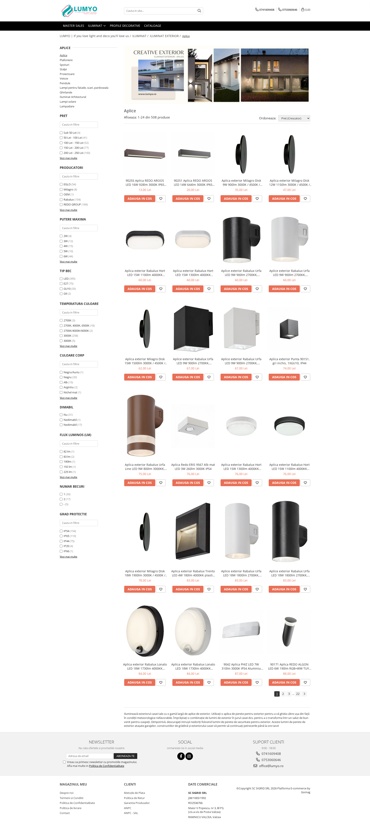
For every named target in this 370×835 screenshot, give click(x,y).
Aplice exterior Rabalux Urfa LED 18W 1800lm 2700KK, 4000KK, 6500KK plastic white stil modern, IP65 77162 (241, 573)
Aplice (63, 55)
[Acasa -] (81, 10)
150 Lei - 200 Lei (73, 148)
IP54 (66, 531)
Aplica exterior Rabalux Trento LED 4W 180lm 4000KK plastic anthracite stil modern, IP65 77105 (193, 573)
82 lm (67, 451)
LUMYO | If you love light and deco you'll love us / (96, 36)
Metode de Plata (134, 793)
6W (66, 256)
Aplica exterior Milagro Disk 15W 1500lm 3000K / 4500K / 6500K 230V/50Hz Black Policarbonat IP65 (145, 361)
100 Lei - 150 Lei (73, 143)
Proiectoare (67, 74)
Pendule (65, 83)
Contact (65, 813)
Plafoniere (66, 60)
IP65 (66, 536)
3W (66, 241)
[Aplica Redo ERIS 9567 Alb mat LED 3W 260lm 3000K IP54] (193, 426)
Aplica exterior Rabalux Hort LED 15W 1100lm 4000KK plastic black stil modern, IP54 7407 (289, 467)
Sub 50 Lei (70, 133)
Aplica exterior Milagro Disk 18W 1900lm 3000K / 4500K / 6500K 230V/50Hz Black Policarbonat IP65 (145, 573)
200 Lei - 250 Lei (73, 153)
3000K (67, 335)
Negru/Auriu (71, 372)
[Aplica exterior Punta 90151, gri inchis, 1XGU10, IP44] (289, 329)
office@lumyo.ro (270, 766)
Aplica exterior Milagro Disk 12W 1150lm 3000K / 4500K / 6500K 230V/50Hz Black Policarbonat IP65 (289, 182)
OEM (67, 194)
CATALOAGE (152, 26)
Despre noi (66, 793)
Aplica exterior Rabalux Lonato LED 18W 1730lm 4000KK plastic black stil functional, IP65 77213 (145, 666)
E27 (66, 283)
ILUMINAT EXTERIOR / (166, 36)
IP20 (66, 546)
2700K (67, 320)
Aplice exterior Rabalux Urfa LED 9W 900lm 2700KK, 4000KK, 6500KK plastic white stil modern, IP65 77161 (289, 273)
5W (66, 251)
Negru (68, 377)
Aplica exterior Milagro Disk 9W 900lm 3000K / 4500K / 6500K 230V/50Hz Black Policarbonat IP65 (241, 182)
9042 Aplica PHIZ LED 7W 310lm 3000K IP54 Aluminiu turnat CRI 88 (241, 666)
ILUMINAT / (140, 36)
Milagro (68, 189)
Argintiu (69, 387)
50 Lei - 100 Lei (73, 137)
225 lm (68, 472)
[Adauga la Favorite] (161, 198)
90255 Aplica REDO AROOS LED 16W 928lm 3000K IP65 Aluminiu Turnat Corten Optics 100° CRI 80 (145, 182)
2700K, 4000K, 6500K (76, 325)
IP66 (66, 551)
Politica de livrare (70, 808)
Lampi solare (68, 101)
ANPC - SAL (131, 813)
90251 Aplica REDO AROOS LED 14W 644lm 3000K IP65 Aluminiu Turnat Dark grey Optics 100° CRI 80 (193, 182)
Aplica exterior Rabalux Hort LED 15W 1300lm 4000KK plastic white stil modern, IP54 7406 (241, 467)
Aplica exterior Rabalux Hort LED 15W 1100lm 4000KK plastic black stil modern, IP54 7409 (145, 273)
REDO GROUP (72, 204)
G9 (65, 293)
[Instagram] (189, 756)
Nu (65, 415)
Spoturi (64, 65)
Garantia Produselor (137, 803)
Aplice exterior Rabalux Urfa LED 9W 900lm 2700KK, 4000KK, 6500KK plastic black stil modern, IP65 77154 (241, 273)
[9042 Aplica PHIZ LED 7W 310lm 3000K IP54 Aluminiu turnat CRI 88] (241, 632)
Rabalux (69, 199)
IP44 (66, 541)
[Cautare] (199, 10)
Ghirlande (66, 92)
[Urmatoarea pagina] (304, 694)
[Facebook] (181, 756)
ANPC (127, 808)
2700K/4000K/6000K (76, 331)
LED (66, 278)
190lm (67, 461)
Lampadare (67, 106)
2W (66, 236)
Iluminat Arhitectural (73, 97)
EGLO (67, 184)
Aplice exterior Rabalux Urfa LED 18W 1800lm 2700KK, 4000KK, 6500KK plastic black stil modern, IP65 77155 (289, 573)
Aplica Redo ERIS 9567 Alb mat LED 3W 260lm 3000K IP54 (193, 467)
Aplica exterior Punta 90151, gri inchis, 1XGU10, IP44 (289, 361)
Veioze (64, 78)
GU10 (67, 289)
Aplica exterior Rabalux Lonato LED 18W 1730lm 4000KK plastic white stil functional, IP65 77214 (193, 666)
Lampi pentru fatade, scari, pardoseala (84, 88)
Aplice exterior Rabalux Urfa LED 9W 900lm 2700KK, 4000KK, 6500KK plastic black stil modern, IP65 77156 (193, 361)
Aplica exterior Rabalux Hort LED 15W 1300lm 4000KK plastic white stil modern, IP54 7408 (193, 273)
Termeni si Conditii (71, 798)
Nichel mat (70, 392)
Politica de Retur (134, 798)
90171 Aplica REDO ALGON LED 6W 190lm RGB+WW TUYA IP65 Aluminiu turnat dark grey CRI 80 (289, 666)
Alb (66, 382)
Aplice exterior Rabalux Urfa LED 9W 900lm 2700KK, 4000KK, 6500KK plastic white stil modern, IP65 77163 (241, 361)
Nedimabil (70, 420)
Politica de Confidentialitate (106, 766)
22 (298, 694)
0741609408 (271, 753)
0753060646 (271, 760)
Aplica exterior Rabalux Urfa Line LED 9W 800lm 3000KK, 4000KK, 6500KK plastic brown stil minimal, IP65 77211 (145, 467)
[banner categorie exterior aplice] (217, 75)
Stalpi (63, 69)
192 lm (68, 467)
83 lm (67, 457)
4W (66, 246)
